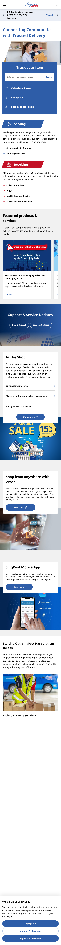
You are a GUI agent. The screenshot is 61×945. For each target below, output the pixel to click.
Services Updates (41, 325)
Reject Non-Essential (30, 938)
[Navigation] (4, 4)
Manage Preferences (31, 931)
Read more (11, 18)
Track (49, 77)
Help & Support (19, 325)
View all (49, 15)
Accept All (30, 923)
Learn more (10, 294)
